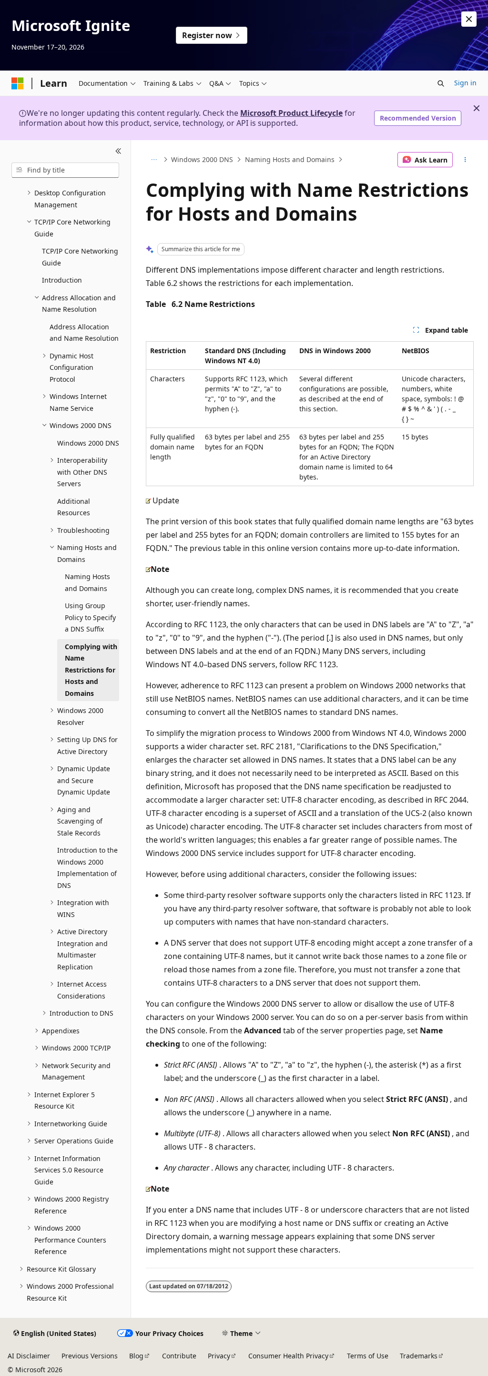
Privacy (219, 1355)
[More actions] (465, 159)
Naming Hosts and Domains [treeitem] (87, 582)
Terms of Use (367, 1355)
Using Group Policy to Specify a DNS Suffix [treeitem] (90, 617)
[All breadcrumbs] (154, 159)
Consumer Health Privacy (288, 1355)
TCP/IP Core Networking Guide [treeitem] (80, 256)
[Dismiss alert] (469, 19)
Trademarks (418, 1355)
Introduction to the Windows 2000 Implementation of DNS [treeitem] (87, 868)
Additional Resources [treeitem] (73, 507)
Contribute (179, 1355)
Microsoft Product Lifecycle (291, 113)
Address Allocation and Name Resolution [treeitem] (84, 332)
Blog (136, 1355)
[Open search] (440, 83)
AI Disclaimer (29, 1355)
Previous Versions (89, 1355)
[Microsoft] (17, 83)
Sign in (465, 82)
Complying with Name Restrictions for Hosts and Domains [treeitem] (91, 670)
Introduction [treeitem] (62, 280)
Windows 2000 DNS (202, 159)
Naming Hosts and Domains (290, 159)
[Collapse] (118, 151)
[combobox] (65, 170)
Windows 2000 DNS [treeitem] (88, 443)
